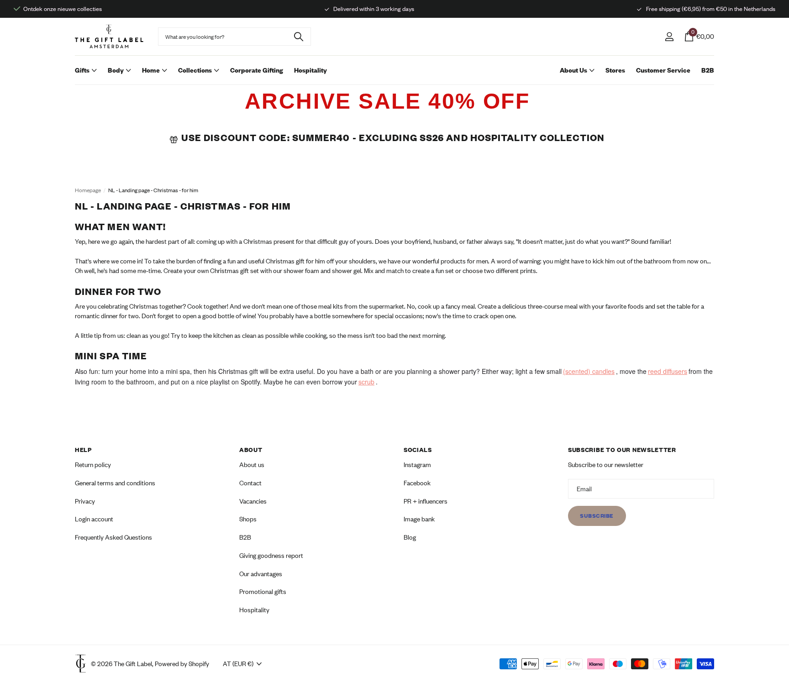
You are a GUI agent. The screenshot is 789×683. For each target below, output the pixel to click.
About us (251, 464)
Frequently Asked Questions (113, 537)
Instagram (417, 464)
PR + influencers (425, 500)
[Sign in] (669, 36)
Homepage (88, 190)
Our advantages (260, 573)
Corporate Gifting (256, 70)
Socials (418, 450)
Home (151, 70)
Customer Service (663, 70)
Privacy (85, 500)
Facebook (417, 482)
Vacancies (253, 500)
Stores (615, 70)
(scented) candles (589, 371)
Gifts (82, 70)
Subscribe (597, 516)
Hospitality (310, 70)
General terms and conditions (115, 482)
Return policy (93, 464)
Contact (250, 482)
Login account (94, 519)
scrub (366, 381)
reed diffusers (667, 371)
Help (83, 450)
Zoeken (298, 36)
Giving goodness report (271, 555)
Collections (195, 70)
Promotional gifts (262, 591)
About (251, 450)
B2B (707, 70)
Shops (248, 519)
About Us (573, 70)
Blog (410, 537)
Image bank (419, 519)
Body (116, 70)
